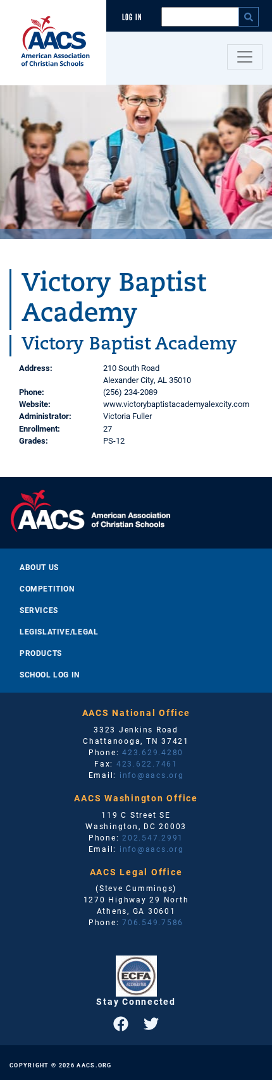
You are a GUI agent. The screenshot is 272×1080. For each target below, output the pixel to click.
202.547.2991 (152, 837)
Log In (132, 17)
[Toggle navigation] (245, 57)
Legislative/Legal (59, 631)
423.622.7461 (147, 763)
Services (39, 610)
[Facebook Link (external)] (120, 1024)
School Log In (50, 674)
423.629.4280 (152, 752)
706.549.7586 (152, 922)
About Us (39, 567)
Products (41, 653)
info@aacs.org (152, 775)
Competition (47, 588)
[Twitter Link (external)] (151, 1024)
